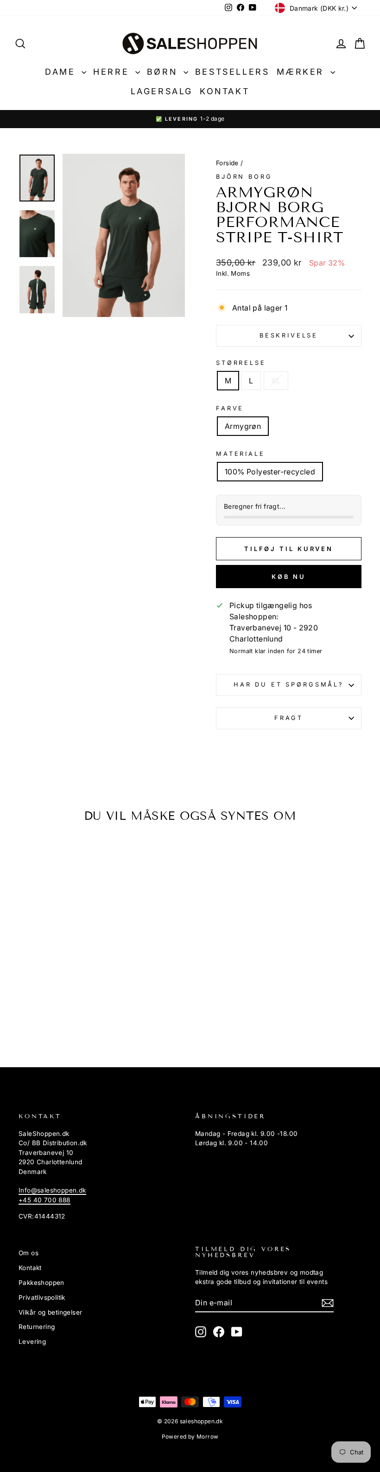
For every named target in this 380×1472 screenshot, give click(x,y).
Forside (227, 163)
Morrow (207, 1436)
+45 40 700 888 (44, 1200)
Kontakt (224, 91)
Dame (62, 72)
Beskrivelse (289, 335)
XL (276, 380)
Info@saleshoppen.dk (52, 1190)
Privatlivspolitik (42, 1297)
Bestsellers (232, 72)
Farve (230, 408)
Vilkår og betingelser (50, 1312)
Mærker (302, 72)
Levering (32, 1341)
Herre (113, 72)
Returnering (37, 1326)
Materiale (240, 453)
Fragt (288, 717)
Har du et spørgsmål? (289, 684)
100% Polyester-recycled (270, 471)
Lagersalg (162, 91)
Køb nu (289, 576)
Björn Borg (244, 176)
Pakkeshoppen (41, 1282)
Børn (164, 72)
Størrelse (241, 362)
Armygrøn (243, 426)
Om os (28, 1253)
